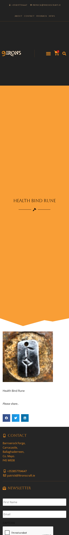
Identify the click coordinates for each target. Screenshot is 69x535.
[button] (48, 53)
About (18, 16)
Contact (29, 16)
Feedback (41, 16)
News (52, 16)
